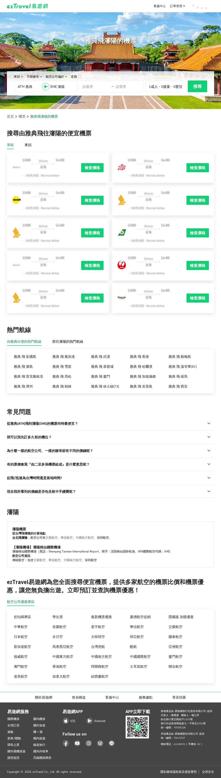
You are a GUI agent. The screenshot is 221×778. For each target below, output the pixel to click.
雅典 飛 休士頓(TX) (105, 386)
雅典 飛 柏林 (61, 386)
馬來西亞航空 (62, 646)
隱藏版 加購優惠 (181, 617)
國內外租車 (40, 751)
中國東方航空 (62, 656)
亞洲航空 (175, 646)
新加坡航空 (22, 646)
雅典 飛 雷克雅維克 (28, 376)
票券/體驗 (14, 738)
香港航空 (59, 666)
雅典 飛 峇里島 (141, 386)
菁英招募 (179, 697)
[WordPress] (100, 743)
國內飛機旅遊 (16, 751)
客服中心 (160, 6)
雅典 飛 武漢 (100, 356)
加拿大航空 (61, 676)
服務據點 (146, 697)
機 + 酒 (38, 732)
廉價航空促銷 (140, 617)
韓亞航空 (137, 636)
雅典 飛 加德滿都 (143, 376)
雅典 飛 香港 (139, 356)
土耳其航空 (138, 666)
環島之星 (13, 745)
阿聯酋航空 (99, 666)
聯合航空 (175, 666)
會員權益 (79, 697)
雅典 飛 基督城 (102, 366)
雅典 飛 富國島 (25, 356)
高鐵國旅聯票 (42, 758)
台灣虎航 (98, 646)
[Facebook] (66, 743)
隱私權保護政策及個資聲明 (178, 772)
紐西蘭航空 (99, 676)
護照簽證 (13, 758)
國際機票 (13, 719)
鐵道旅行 (39, 745)
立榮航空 (52, 538)
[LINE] (111, 743)
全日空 (57, 636)
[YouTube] (77, 743)
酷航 (133, 646)
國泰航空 (175, 636)
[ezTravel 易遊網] (27, 6)
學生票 (57, 617)
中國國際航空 (140, 656)
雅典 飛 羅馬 (178, 376)
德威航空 (21, 656)
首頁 (10, 116)
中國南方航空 (85, 538)
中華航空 (21, 627)
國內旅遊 (39, 738)
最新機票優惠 (101, 617)
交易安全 (208, 772)
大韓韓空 (98, 636)
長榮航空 (59, 627)
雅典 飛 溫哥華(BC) (183, 366)
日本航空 (21, 636)
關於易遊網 (43, 697)
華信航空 (67, 538)
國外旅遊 (39, 725)
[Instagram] (88, 743)
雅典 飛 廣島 (23, 366)
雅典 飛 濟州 (23, 386)
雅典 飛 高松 (61, 376)
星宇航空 (98, 627)
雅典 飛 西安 (178, 386)
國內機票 (39, 719)
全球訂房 (13, 725)
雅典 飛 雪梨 (61, 366)
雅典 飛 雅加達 (63, 356)
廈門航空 (175, 656)
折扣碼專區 (22, 617)
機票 (22, 116)
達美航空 (21, 676)
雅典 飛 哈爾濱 (141, 366)
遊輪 (10, 732)
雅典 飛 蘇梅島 (180, 356)
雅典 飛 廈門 (100, 376)
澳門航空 (21, 666)
